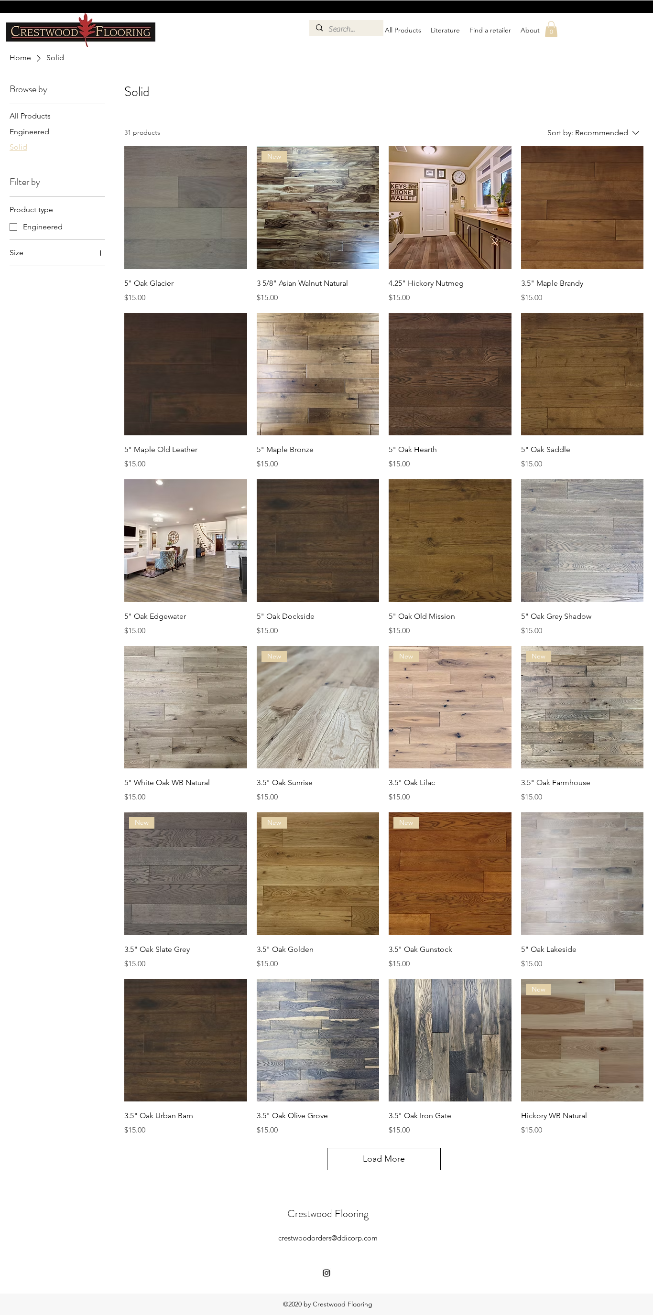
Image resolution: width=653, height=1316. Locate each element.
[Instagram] (326, 1273)
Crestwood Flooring (328, 1213)
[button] (551, 29)
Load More (384, 1159)
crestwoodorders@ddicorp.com (328, 1237)
